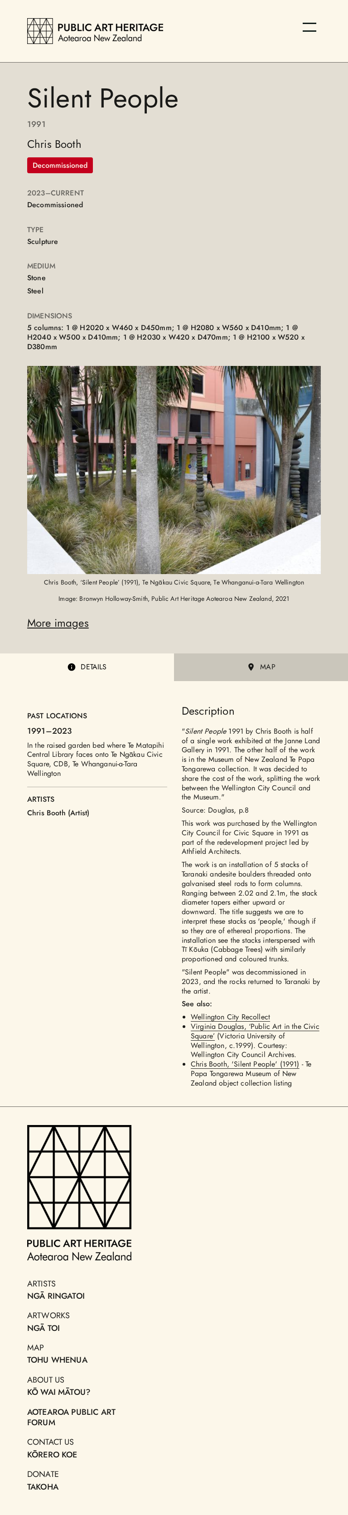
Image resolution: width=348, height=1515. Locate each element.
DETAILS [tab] (93, 667)
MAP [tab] (267, 667)
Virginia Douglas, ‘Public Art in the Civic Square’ (255, 1031)
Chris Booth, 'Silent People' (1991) (245, 1064)
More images (58, 623)
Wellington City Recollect (230, 1017)
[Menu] (309, 27)
